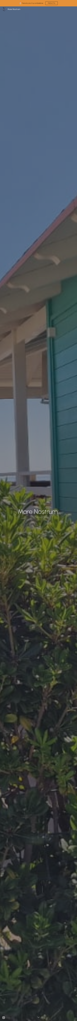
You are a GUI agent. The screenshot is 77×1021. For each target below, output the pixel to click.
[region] (38, 3)
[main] (38, 514)
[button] (38, 1017)
